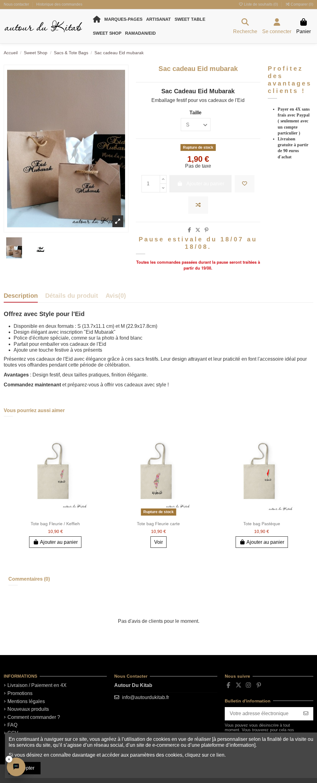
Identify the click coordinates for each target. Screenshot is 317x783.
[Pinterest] (206, 230)
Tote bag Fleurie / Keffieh (55, 523)
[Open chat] (16, 767)
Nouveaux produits (28, 709)
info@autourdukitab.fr (145, 697)
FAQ (12, 725)
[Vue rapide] (98, 456)
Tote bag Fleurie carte (158, 523)
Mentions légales (26, 701)
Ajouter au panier (59, 542)
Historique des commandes (59, 4)
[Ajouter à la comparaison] (198, 205)
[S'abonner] (305, 713)
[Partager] (189, 230)
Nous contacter (17, 4)
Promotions (20, 693)
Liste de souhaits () (261, 4)
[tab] (116, 297)
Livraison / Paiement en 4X (37, 685)
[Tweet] (197, 230)
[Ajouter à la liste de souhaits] (244, 183)
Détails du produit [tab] (71, 296)
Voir (158, 542)
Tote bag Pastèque (261, 523)
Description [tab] (21, 296)
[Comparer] (98, 445)
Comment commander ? (33, 717)
